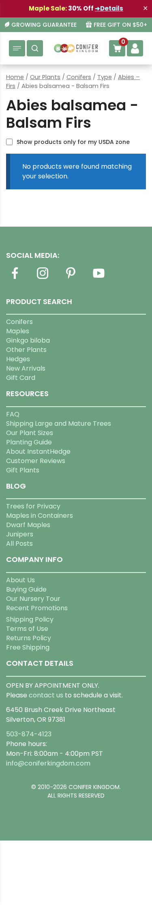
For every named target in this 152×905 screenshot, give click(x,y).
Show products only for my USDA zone (73, 142)
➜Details (109, 8)
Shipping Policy (30, 619)
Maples (17, 331)
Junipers (19, 534)
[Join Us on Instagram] (42, 278)
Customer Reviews (35, 460)
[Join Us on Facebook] (14, 278)
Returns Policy (28, 638)
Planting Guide (29, 442)
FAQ (12, 414)
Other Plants (26, 349)
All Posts (19, 543)
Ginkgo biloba (28, 340)
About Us (20, 580)
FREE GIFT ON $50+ (120, 24)
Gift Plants (22, 470)
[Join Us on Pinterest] (70, 278)
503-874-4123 (28, 734)
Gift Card (20, 377)
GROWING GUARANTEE (44, 24)
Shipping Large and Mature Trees (58, 423)
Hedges (18, 359)
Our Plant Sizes (29, 432)
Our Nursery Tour (33, 598)
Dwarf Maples (28, 525)
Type (104, 77)
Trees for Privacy (33, 506)
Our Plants (45, 77)
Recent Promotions (37, 608)
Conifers (78, 77)
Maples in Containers (39, 515)
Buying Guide (26, 589)
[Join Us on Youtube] (98, 278)
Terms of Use (27, 628)
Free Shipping (27, 647)
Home (15, 77)
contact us (46, 695)
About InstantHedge (38, 451)
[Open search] (35, 48)
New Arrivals (25, 368)
